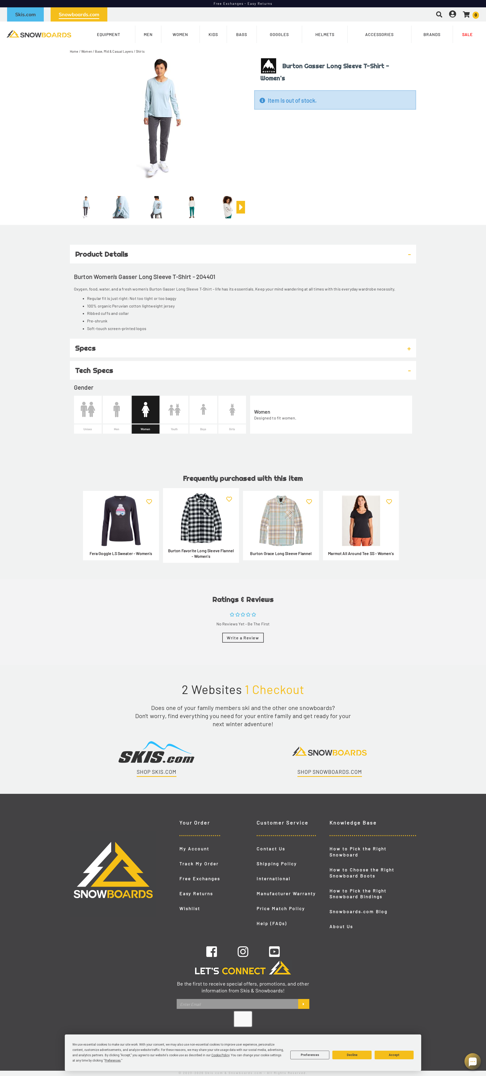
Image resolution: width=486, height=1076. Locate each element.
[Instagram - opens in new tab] (243, 951)
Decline (352, 1055)
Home (74, 51)
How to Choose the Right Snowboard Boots (362, 872)
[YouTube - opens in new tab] (274, 951)
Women (180, 34)
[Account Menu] (452, 14)
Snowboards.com (79, 14)
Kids (213, 34)
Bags (241, 34)
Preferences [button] (113, 1060)
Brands (431, 34)
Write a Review (243, 637)
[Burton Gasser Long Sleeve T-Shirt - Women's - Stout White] (192, 205)
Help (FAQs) (272, 923)
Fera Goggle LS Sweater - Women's (121, 553)
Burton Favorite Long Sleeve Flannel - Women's (201, 553)
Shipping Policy (277, 863)
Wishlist (189, 908)
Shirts (140, 51)
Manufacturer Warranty (286, 893)
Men (148, 34)
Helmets (324, 34)
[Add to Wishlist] (149, 499)
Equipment (108, 34)
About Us (341, 926)
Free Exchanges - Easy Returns (243, 4)
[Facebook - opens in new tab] (211, 951)
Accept (394, 1055)
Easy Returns (196, 893)
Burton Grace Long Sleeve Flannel (281, 553)
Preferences (310, 1055)
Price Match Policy (281, 908)
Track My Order (199, 863)
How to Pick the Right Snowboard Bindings (358, 893)
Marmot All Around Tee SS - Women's (361, 553)
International (274, 878)
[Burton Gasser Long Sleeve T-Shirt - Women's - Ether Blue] (85, 205)
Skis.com (25, 14)
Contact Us (271, 848)
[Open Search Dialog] (439, 14)
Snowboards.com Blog (359, 911)
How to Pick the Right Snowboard (358, 851)
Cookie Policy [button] (220, 1055)
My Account (194, 848)
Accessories (379, 34)
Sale (467, 34)
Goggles (279, 34)
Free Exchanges (199, 878)
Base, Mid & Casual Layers (114, 51)
